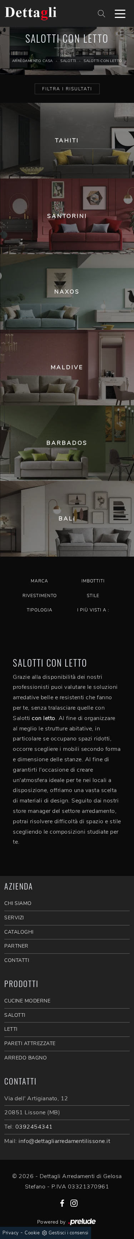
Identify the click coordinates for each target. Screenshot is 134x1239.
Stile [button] (93, 596)
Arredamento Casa (32, 60)
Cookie (32, 1233)
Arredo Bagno (25, 1057)
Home (66, 55)
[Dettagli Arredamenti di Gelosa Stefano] (45, 13)
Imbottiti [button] (93, 581)
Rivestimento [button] (40, 596)
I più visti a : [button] (93, 610)
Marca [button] (39, 581)
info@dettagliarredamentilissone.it (64, 1141)
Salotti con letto (103, 60)
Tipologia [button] (40, 610)
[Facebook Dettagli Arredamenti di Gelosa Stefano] (62, 1202)
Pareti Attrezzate (30, 1043)
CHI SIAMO (18, 903)
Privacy (11, 1233)
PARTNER (16, 946)
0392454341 (34, 1127)
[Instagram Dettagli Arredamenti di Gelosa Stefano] (74, 1202)
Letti (11, 1029)
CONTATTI (16, 960)
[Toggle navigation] (120, 13)
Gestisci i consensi (69, 1233)
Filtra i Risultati (67, 89)
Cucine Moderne (27, 1000)
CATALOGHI (19, 932)
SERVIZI (14, 917)
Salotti (68, 60)
